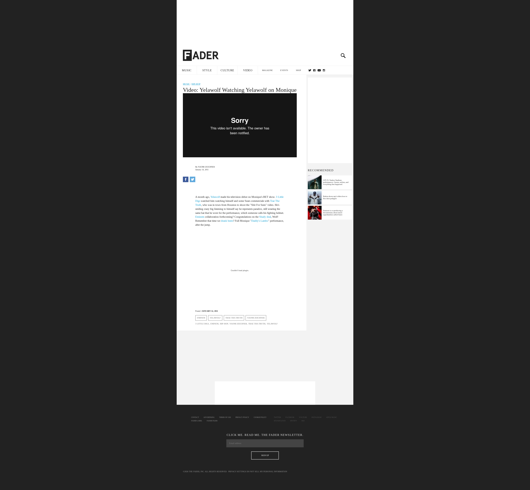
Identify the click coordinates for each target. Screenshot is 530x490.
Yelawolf (215, 196)
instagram (324, 70)
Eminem (199, 216)
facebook (314, 70)
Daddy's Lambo (259, 220)
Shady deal (265, 216)
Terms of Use (225, 417)
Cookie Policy (260, 417)
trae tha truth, (257, 324)
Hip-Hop (196, 84)
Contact (195, 417)
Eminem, (214, 324)
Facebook (289, 417)
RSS (303, 421)
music (186, 84)
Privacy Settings (237, 472)
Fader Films (212, 421)
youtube (319, 70)
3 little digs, (202, 324)
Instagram (316, 417)
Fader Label (196, 421)
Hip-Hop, (224, 324)
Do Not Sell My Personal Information (267, 472)
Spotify (293, 421)
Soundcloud (280, 421)
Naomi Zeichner (206, 167)
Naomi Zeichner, (238, 324)
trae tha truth (234, 318)
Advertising (209, 417)
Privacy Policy (242, 417)
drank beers (227, 220)
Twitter (309, 70)
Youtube (303, 417)
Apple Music (331, 417)
